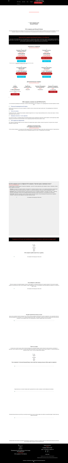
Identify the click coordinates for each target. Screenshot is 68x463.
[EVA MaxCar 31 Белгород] (12, 2)
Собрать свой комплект (21, 57)
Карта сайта (47, 454)
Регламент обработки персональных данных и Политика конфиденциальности (47, 457)
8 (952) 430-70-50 (39, 1)
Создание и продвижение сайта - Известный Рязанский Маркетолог (34, 460)
